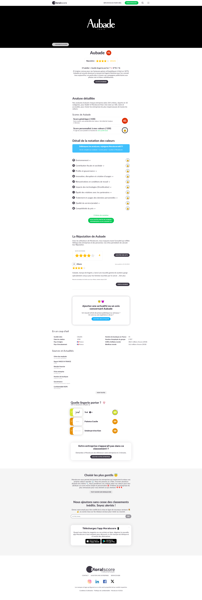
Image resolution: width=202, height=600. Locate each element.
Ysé (86, 412)
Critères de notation (101, 215)
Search (142, 3)
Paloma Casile (91, 421)
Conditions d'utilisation (86, 590)
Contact (85, 575)
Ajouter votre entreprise (101, 456)
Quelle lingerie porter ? (101, 68)
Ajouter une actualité (101, 319)
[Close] (129, 527)
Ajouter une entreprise (100, 575)
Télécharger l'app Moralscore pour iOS (93, 541)
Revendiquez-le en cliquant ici (101, 220)
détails (112, 61)
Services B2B (115, 575)
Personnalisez (131, 2)
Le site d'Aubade (101, 81)
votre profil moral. (102, 130)
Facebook (104, 581)
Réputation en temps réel (112, 3)
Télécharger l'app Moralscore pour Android (109, 541)
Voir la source (123, 284)
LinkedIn (97, 581)
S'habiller (86, 68)
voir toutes (101, 392)
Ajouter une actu (122, 255)
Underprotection (93, 431)
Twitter (112, 581)
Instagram (89, 581)
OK (128, 516)
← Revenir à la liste (60, 44)
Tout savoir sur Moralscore (101, 492)
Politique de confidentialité (102, 590)
